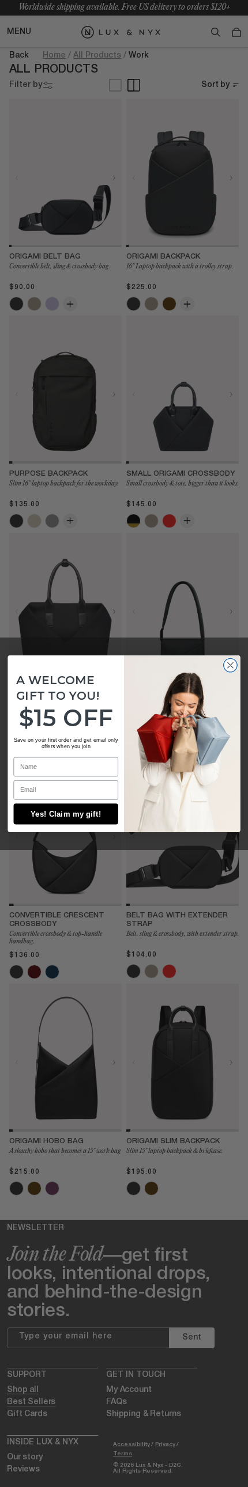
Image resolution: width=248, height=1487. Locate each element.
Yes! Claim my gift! (66, 814)
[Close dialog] (231, 665)
